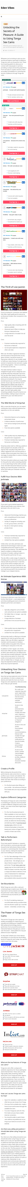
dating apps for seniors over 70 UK (11, 384)
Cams (5, 24)
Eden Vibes (7, 7)
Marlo (6, 50)
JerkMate (6, 1011)
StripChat (6, 981)
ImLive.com (7, 1041)
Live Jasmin (7, 951)
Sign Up (14, 965)
